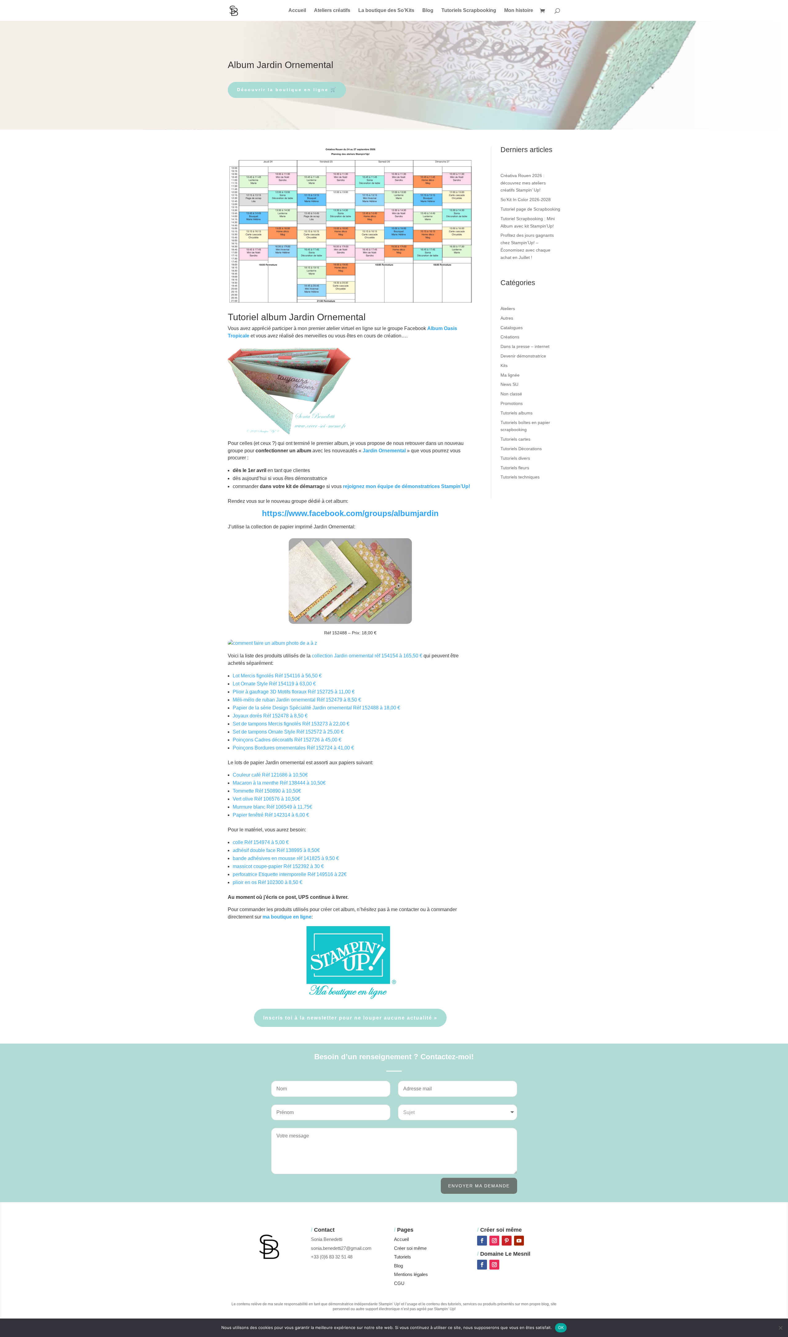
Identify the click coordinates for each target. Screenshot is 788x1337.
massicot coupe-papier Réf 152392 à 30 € (278, 866)
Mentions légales (411, 1274)
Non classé (511, 393)
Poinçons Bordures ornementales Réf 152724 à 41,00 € (293, 747)
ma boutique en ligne (287, 916)
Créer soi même (410, 1248)
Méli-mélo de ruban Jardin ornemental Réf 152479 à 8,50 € (297, 699)
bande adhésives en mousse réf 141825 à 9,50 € (286, 858)
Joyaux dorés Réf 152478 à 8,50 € (270, 715)
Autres (507, 318)
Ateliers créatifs (332, 10)
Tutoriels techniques (520, 477)
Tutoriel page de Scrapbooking (530, 209)
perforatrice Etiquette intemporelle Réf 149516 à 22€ (290, 874)
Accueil (297, 10)
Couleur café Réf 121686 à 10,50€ (270, 775)
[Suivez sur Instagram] (494, 1241)
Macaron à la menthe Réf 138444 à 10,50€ (279, 783)
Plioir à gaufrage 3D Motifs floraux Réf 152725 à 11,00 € (294, 691)
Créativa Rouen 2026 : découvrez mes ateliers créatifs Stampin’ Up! (523, 183)
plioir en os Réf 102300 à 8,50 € (267, 882)
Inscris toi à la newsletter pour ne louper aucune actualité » (350, 1017)
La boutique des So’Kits (386, 10)
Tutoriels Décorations (521, 448)
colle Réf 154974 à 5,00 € (261, 842)
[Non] (780, 1328)
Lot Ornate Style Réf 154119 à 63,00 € (274, 683)
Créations (510, 336)
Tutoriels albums (517, 412)
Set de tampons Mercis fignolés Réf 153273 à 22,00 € (291, 723)
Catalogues (512, 327)
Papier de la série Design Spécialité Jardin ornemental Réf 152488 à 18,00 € (316, 707)
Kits (504, 365)
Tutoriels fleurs (515, 467)
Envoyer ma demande (479, 1185)
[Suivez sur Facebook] (482, 1241)
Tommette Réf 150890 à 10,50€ (267, 791)
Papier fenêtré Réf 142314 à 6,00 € (271, 815)
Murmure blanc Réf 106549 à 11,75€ (272, 807)
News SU (509, 384)
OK (561, 1327)
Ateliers (508, 308)
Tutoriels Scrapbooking (468, 10)
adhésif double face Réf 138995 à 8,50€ (276, 850)
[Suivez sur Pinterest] (507, 1241)
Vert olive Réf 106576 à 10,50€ (266, 799)
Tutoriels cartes (515, 439)
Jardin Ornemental (384, 450)
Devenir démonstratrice (523, 355)
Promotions (512, 403)
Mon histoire (518, 10)
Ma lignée (510, 375)
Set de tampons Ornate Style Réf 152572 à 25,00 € (288, 731)
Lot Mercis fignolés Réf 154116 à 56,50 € (277, 675)
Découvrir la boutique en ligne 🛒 (287, 89)
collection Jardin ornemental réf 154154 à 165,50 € (367, 655)
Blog (427, 10)
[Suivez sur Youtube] (519, 1241)
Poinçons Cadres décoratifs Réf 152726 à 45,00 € (287, 739)
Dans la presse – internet (525, 346)
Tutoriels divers (515, 458)
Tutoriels (402, 1256)
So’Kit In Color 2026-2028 (526, 199)
